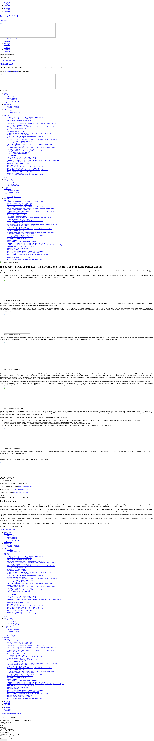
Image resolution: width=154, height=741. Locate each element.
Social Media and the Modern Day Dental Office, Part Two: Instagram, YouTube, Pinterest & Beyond (35, 160)
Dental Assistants (12, 98)
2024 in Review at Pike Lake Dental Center (19, 119)
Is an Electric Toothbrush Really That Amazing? (20, 149)
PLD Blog (6, 115)
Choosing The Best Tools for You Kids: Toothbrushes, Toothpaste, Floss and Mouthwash (32, 139)
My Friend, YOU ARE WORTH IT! (17, 154)
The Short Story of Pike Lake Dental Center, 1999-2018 (23, 168)
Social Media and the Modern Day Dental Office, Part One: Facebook (27, 158)
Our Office (10, 111)
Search (2, 90)
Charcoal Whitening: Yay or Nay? (16, 138)
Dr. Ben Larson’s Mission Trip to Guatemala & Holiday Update (25, 117)
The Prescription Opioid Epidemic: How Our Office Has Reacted (25, 166)
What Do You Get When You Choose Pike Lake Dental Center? (25, 174)
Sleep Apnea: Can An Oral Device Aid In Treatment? (22, 157)
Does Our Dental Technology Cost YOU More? (20, 141)
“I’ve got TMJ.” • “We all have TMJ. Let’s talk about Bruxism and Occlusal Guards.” (31, 127)
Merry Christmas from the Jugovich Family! (19, 120)
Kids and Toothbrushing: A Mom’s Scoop (19, 125)
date (1, 736)
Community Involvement (14, 112)
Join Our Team (8, 103)
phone (2, 725)
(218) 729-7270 (9, 15)
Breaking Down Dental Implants (16, 130)
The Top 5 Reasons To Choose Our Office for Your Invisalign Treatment (27, 170)
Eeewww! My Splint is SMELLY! (17, 143)
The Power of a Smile (13, 165)
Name (2, 724)
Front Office (10, 96)
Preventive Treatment (13, 106)
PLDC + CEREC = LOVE (15, 155)
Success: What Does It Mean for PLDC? (18, 163)
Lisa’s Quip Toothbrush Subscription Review (20, 152)
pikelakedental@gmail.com (20, 492)
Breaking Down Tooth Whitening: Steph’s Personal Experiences (25, 136)
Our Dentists (7, 93)
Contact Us (7, 5)
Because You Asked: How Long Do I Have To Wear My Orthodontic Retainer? (29, 133)
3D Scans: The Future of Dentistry (17, 128)
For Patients (7, 2)
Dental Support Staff (13, 101)
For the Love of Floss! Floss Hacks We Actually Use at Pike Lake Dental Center (29, 144)
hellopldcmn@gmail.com (25, 486)
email (1, 727)
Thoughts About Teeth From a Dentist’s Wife (19, 171)
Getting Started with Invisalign (15, 146)
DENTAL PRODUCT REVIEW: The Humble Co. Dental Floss (25, 122)
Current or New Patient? (7, 731)
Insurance (15, 71)
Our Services (7, 104)
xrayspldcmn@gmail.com (21, 489)
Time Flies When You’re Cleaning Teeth (18, 173)
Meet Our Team (8, 95)
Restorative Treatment (13, 107)
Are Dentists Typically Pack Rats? (16, 131)
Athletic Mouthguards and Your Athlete (18, 135)
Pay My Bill (7, 4)
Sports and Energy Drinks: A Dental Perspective (20, 162)
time (1, 738)
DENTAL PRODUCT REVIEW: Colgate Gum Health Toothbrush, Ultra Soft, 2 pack (31, 123)
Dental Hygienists (12, 99)
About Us (6, 109)
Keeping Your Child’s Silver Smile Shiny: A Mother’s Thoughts (25, 151)
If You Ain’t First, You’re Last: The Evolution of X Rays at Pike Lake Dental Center (30, 147)
